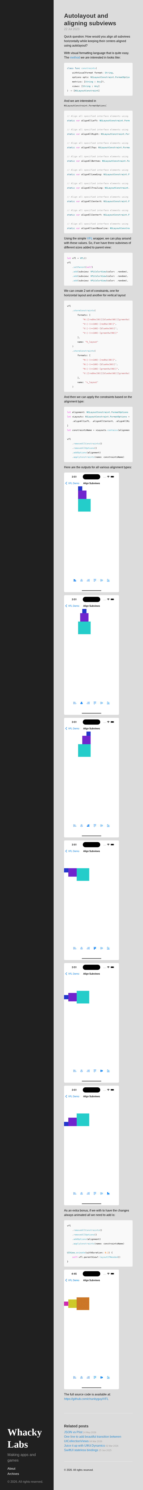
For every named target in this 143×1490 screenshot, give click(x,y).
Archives (13, 1473)
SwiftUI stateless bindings (88, 1450)
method (75, 57)
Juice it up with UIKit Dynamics (91, 1445)
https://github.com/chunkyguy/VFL (86, 1398)
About (11, 1468)
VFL (89, 238)
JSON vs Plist (80, 1432)
